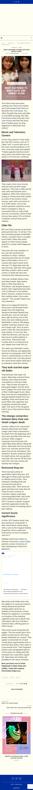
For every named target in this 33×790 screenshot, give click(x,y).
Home (3, 43)
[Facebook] (14, 1)
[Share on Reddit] (24, 683)
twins (17, 677)
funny (11, 677)
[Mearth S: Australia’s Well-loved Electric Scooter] (16, 735)
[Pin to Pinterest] (22, 683)
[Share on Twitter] (21, 683)
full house (5, 677)
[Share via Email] (26, 683)
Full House (18, 111)
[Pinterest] (18, 1)
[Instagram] (16, 1)
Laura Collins (24, 541)
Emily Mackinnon (15, 53)
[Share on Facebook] (19, 683)
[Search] (31, 38)
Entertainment (11, 43)
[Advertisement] (16, 14)
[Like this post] (17, 683)
